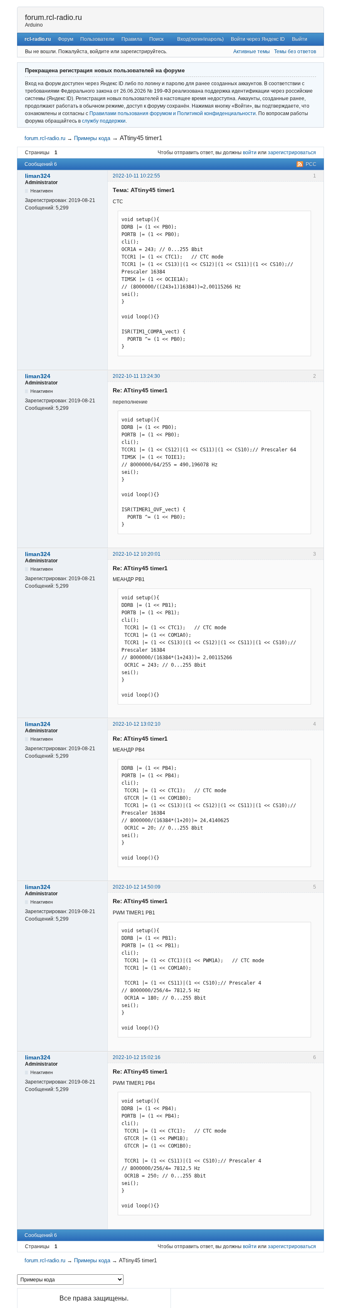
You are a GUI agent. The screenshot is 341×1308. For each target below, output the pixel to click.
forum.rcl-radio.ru (53, 17)
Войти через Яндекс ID (258, 39)
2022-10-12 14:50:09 (137, 887)
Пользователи (97, 39)
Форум (65, 39)
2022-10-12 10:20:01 (137, 554)
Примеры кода (92, 138)
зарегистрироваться (292, 152)
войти (250, 152)
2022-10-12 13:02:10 (137, 724)
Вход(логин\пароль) (200, 39)
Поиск (156, 39)
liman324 (37, 175)
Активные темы (251, 51)
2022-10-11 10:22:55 (136, 176)
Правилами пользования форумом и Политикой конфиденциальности (172, 113)
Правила (131, 39)
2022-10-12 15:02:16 (137, 1057)
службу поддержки (104, 121)
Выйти (299, 39)
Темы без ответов (295, 51)
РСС (311, 164)
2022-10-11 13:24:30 (136, 376)
